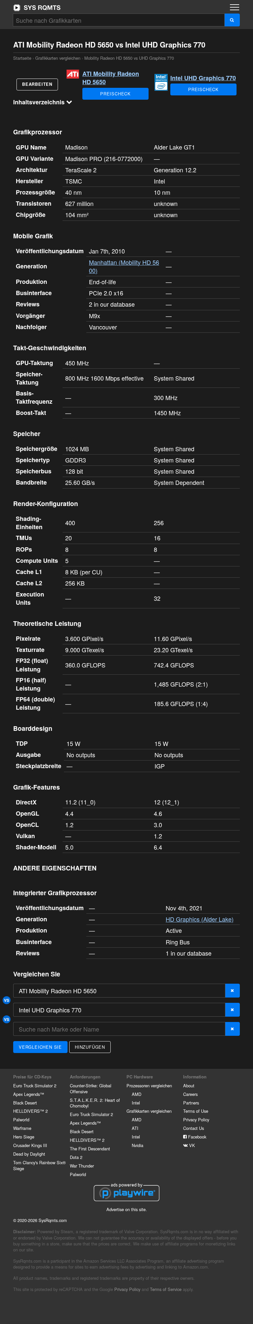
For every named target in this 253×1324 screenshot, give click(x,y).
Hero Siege (23, 1137)
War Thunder (82, 1166)
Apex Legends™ (28, 1094)
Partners (191, 1103)
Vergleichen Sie (40, 1047)
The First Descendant (90, 1148)
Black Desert (25, 1103)
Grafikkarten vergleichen (57, 58)
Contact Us (193, 1128)
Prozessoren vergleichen (149, 1085)
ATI (135, 1128)
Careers (190, 1094)
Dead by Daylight (29, 1154)
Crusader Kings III (30, 1145)
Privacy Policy (196, 1119)
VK (191, 1145)
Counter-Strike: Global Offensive (90, 1088)
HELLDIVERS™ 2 (30, 1111)
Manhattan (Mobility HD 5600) (124, 266)
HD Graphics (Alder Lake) (200, 919)
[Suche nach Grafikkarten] (232, 20)
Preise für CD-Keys (32, 1077)
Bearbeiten (37, 84)
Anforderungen (85, 1077)
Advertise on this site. (126, 1209)
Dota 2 (76, 1157)
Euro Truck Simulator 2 (34, 1085)
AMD (136, 1094)
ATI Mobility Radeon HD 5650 (110, 77)
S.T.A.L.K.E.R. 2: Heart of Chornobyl (95, 1103)
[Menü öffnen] (234, 7)
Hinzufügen (90, 1047)
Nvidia (137, 1145)
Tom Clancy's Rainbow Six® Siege (39, 1165)
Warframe (22, 1128)
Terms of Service (166, 1289)
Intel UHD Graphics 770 (203, 78)
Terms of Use (195, 1111)
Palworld (21, 1119)
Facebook (196, 1137)
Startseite (37, 7)
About (188, 1085)
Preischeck (115, 93)
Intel (136, 1103)
